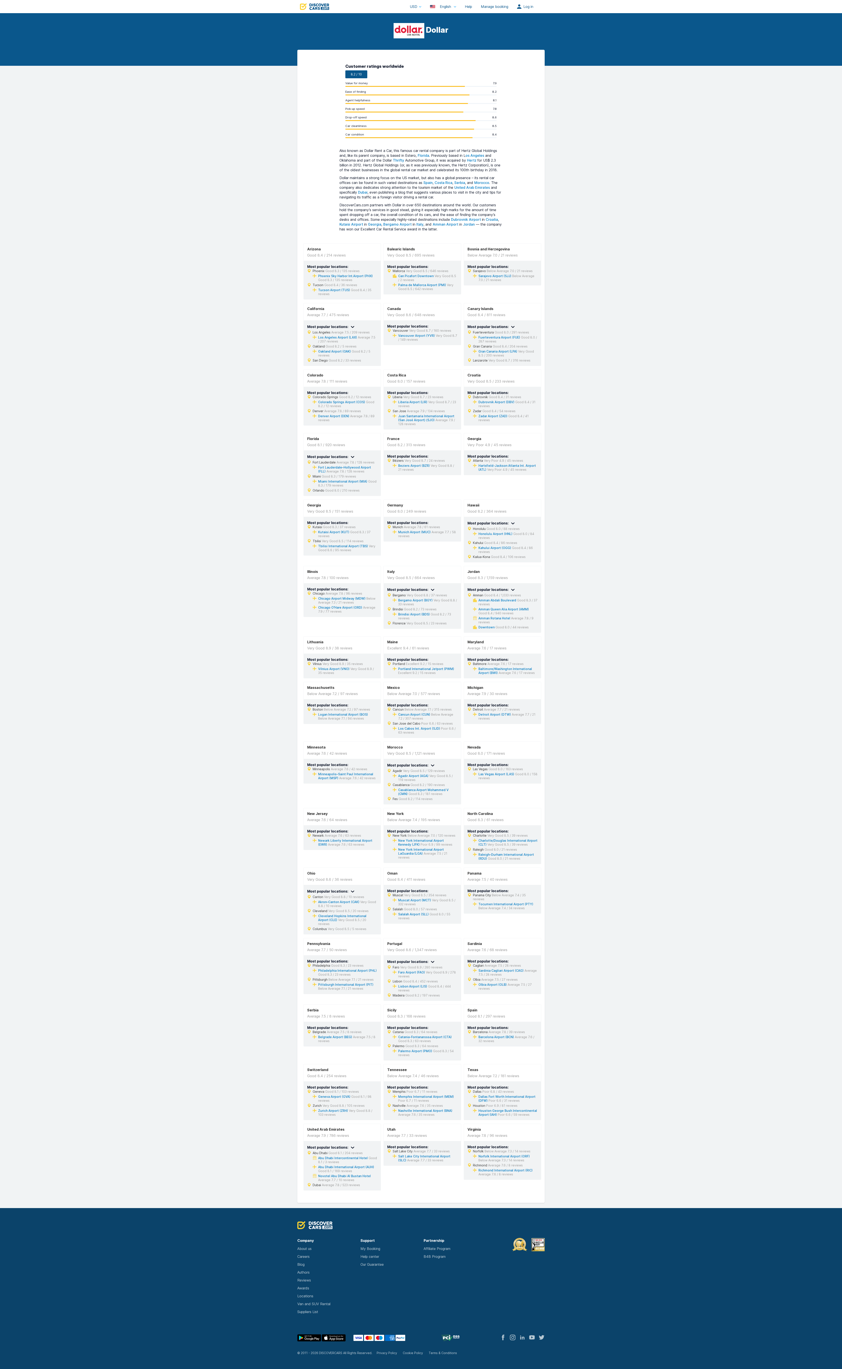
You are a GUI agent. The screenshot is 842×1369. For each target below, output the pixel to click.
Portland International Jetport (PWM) (426, 669)
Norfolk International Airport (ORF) (504, 1156)
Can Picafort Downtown (416, 276)
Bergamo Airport (397, 224)
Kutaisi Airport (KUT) (333, 532)
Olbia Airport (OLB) (492, 984)
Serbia (459, 182)
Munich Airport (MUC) (414, 532)
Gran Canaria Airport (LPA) (497, 351)
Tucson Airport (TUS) (334, 290)
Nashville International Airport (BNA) (425, 1110)
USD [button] (413, 6)
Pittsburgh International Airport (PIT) (345, 984)
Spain (428, 182)
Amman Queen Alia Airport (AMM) (503, 609)
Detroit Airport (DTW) (494, 714)
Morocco (481, 182)
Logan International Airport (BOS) (343, 714)
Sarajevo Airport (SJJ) (494, 276)
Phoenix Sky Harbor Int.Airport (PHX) (345, 276)
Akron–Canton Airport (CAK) (338, 902)
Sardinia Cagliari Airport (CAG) (501, 970)
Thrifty (398, 160)
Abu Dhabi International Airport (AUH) (346, 1167)
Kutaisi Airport (351, 224)
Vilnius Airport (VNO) (334, 669)
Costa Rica (443, 182)
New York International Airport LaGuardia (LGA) (421, 851)
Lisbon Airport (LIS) (412, 986)
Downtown (486, 627)
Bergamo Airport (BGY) (415, 600)
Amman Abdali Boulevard (497, 600)
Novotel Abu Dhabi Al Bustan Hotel (344, 1176)
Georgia (374, 224)
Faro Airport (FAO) (411, 972)
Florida (423, 155)
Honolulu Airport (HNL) (495, 534)
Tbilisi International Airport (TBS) (343, 546)
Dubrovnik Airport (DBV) (496, 402)
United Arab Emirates (472, 187)
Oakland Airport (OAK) (334, 351)
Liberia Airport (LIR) (412, 402)
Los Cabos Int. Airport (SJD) (419, 728)
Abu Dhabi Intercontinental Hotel (343, 1158)
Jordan (469, 224)
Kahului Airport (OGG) (494, 548)
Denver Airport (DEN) (333, 416)
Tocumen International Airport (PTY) (505, 904)
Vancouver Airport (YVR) (416, 335)
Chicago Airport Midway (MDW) (342, 598)
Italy (419, 224)
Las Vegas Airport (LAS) (496, 774)
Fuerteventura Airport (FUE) (499, 337)
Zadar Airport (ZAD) (492, 416)
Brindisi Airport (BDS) (414, 614)
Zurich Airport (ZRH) (333, 1110)
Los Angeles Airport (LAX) (337, 337)
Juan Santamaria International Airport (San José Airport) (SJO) (426, 418)
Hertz (472, 160)
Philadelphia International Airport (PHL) (347, 970)
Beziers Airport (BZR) (414, 465)
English (445, 6)
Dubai (362, 192)
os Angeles (475, 155)
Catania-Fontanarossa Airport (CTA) (425, 1037)
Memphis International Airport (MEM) (426, 1096)
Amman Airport (445, 224)
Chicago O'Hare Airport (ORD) (340, 607)
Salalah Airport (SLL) (413, 914)
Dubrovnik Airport (466, 219)
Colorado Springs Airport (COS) (341, 402)
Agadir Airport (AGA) (413, 776)
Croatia (492, 219)
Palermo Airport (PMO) (415, 1051)
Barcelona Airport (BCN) (496, 1037)
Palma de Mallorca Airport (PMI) (422, 285)
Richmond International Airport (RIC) (505, 1170)
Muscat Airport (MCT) (414, 900)
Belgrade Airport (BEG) (335, 1037)
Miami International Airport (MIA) (342, 481)
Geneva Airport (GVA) (334, 1096)
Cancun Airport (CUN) (414, 714)
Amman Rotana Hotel (494, 618)
